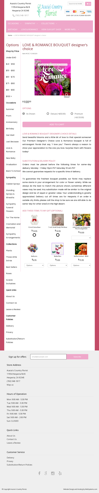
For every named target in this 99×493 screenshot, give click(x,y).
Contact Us (11, 303)
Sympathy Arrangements (13, 236)
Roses (9, 273)
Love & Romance (29, 29)
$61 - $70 (10, 77)
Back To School (13, 171)
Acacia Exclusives (10, 282)
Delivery (10, 325)
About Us (10, 296)
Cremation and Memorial (13, 226)
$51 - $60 (10, 70)
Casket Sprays (13, 183)
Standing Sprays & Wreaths (10, 194)
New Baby (10, 158)
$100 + (9, 96)
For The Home (12, 217)
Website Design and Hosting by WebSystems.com (80, 489)
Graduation (11, 164)
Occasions (13, 23)
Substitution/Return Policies (13, 340)
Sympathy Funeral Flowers (11, 207)
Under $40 (11, 57)
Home (10, 35)
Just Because (12, 141)
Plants (9, 250)
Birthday (13, 29)
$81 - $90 (10, 90)
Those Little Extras (11, 259)
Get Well (10, 135)
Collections (47, 23)
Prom (8, 115)
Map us (10, 384)
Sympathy (30, 23)
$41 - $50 (10, 64)
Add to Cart (57, 124)
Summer (10, 109)
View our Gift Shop (51, 29)
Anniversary (11, 122)
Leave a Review (13, 309)
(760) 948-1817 (21, 15)
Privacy (9, 332)
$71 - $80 (10, 83)
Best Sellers (11, 267)
